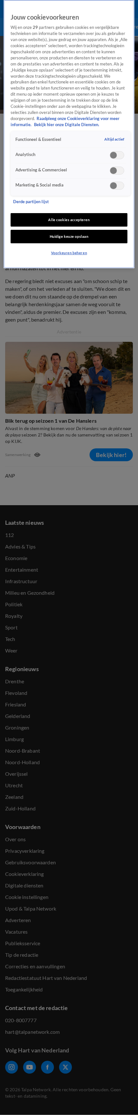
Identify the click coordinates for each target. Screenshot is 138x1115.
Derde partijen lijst (31, 201)
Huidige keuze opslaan (69, 236)
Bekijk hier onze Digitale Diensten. (66, 124)
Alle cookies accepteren (69, 220)
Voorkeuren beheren (69, 253)
